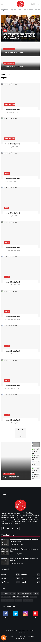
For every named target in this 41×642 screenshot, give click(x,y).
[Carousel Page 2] (36, 451)
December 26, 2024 (13, 285)
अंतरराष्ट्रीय (7, 173)
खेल (30, 578)
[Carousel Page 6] (36, 476)
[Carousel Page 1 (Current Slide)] (36, 444)
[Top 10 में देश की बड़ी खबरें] (20, 49)
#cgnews (5, 593)
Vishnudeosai (28, 600)
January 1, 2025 (12, 216)
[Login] (38, 4)
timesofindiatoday (8, 600)
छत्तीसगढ (10, 578)
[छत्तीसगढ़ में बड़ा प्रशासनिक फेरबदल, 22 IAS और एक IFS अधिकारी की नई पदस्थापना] (5, 542)
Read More (17, 523)
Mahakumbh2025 (9, 104)
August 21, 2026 (17, 544)
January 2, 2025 (12, 181)
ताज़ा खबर (10, 574)
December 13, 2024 (13, 423)
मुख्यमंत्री (30, 582)
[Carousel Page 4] (36, 463)
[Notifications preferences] (3, 637)
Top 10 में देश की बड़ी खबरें (12, 109)
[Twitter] (8, 528)
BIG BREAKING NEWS (24, 593)
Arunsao (12, 593)
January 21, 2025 (12, 147)
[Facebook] (3, 528)
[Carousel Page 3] (36, 457)
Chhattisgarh (6, 596)
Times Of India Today (18, 631)
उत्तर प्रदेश (30, 574)
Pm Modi (33, 596)
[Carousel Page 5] (36, 470)
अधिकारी (6, 207)
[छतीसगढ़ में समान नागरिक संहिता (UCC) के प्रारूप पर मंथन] (5, 551)
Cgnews (35, 593)
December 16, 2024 (13, 388)
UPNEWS (18, 600)
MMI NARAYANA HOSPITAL (20, 596)
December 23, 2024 (13, 319)
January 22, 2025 (12, 112)
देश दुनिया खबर (10, 582)
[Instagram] (13, 528)
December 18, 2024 (13, 354)
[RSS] (18, 528)
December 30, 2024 (13, 250)
